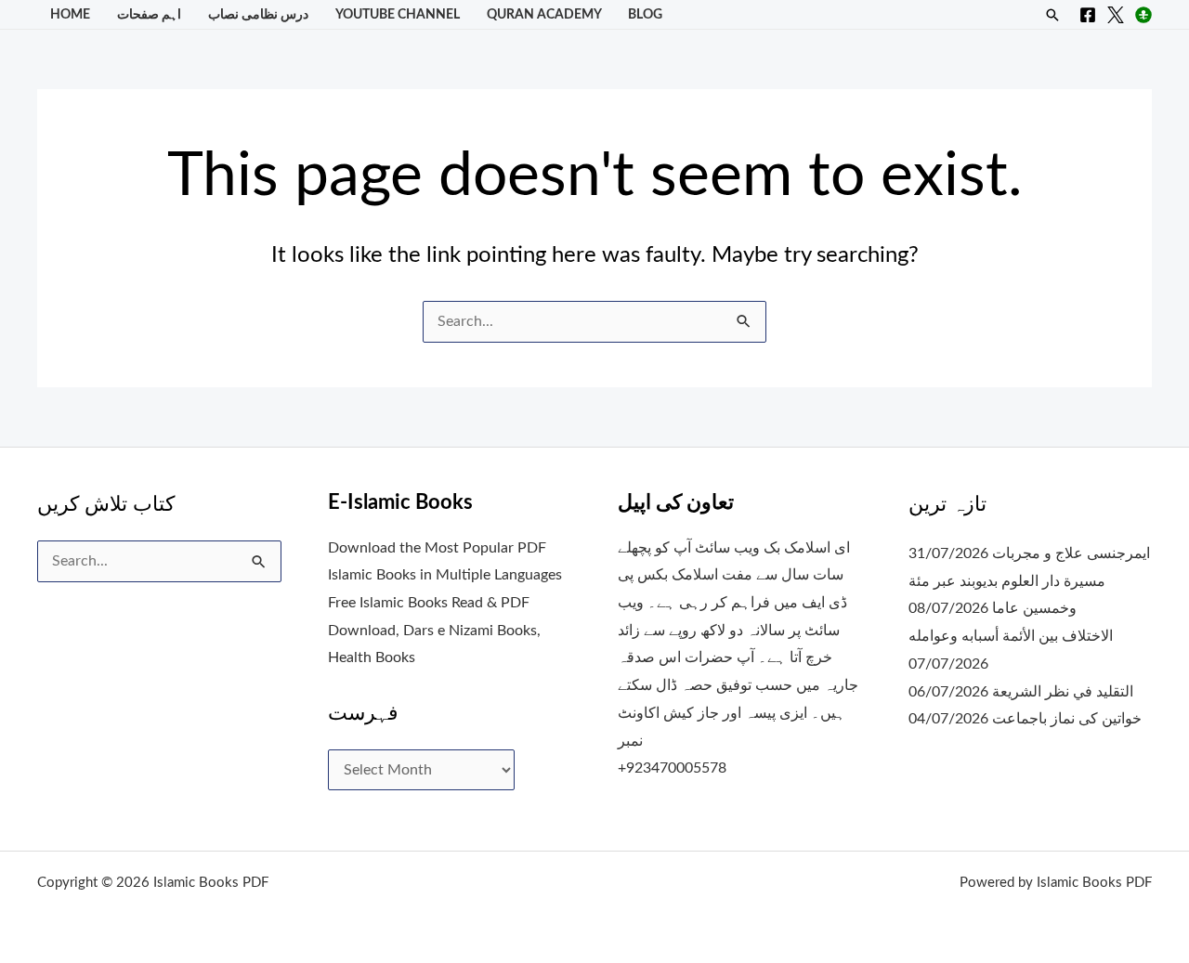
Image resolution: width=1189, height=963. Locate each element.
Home (70, 14)
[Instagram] (1143, 15)
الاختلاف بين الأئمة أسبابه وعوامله (1010, 636)
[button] (1052, 15)
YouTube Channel (397, 14)
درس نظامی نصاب (258, 14)
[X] (1115, 15)
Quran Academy (544, 14)
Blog (645, 14)
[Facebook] (1087, 15)
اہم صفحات (149, 14)
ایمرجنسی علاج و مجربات (1071, 553)
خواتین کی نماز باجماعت (1067, 718)
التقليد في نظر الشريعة (1062, 691)
